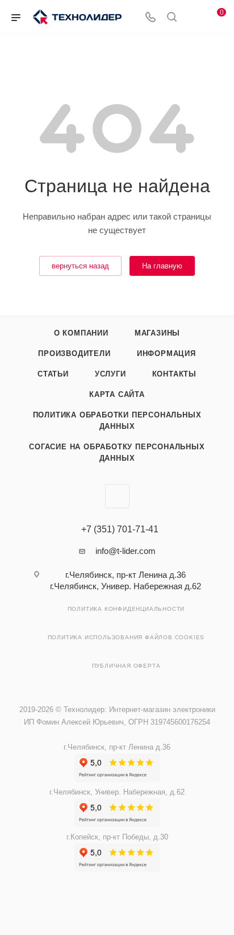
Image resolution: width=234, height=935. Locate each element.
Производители (74, 353)
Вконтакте (117, 496)
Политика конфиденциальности (126, 609)
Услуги (110, 374)
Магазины (157, 333)
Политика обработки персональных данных (117, 421)
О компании (81, 333)
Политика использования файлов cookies (126, 637)
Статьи (53, 374)
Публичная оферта (126, 666)
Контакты (174, 374)
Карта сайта (117, 394)
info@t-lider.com (125, 551)
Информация (166, 353)
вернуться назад (80, 266)
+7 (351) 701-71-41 (119, 529)
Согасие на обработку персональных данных (116, 452)
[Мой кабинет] (193, 18)
